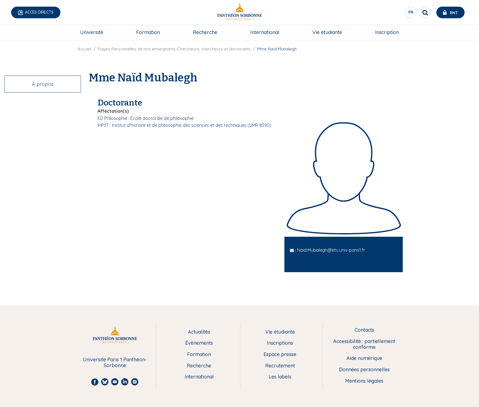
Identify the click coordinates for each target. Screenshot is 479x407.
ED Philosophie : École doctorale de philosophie (145, 118)
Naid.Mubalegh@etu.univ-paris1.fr (331, 250)
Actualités (199, 332)
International (264, 32)
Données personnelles (364, 370)
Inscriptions (280, 343)
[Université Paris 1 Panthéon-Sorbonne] (239, 12)
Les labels (280, 377)
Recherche (205, 32)
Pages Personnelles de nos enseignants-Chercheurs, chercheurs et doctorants (174, 48)
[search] (425, 12)
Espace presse (280, 354)
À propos (42, 84)
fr (411, 13)
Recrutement (280, 366)
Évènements (199, 343)
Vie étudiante (327, 32)
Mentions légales (364, 381)
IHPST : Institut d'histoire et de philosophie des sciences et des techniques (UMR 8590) (184, 125)
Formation (148, 32)
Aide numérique (364, 358)
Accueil (84, 48)
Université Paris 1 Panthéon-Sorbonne (115, 362)
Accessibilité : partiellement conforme (364, 344)
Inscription (387, 32)
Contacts (364, 330)
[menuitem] (91, 32)
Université (91, 32)
